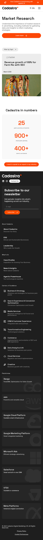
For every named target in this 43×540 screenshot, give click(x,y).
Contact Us (14, 181)
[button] (32, 8)
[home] (10, 8)
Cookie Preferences (21, 534)
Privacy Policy (21, 531)
